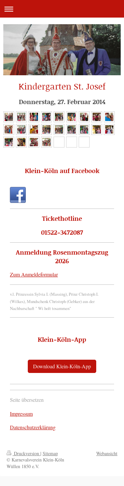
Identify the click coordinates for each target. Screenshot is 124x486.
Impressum (21, 413)
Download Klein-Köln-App (62, 366)
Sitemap (50, 453)
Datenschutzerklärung (33, 427)
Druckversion (26, 453)
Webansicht (106, 453)
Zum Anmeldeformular (34, 274)
